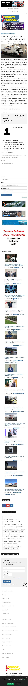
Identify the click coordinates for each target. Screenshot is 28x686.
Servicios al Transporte (9, 546)
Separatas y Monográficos (7, 623)
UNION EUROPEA (16, 475)
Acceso (11, 9)
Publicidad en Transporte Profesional (10, 630)
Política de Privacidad (6, 645)
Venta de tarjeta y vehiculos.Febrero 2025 (13, 146)
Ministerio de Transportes (9, 538)
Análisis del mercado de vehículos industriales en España (14, 327)
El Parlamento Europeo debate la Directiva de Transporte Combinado (14, 472)
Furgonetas (6, 531)
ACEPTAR (10, 683)
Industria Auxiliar (14, 531)
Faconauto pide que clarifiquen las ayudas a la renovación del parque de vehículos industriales (15, 424)
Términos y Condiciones (19, 578)
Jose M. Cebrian (8, 394)
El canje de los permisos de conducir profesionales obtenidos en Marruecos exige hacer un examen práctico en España (14, 408)
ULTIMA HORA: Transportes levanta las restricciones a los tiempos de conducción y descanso (14, 441)
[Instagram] (11, 505)
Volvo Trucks (15, 548)
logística (5, 536)
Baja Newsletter (5, 657)
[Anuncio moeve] (14, 222)
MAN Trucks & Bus (14, 536)
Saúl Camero (19, 298)
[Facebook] (4, 505)
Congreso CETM (5, 613)
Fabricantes (20, 526)
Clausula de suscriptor (7, 642)
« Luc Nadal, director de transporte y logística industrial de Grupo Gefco (7, 119)
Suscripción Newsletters (7, 634)
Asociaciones (6, 517)
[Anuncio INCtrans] (14, 22)
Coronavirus (20, 524)
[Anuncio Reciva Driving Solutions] (14, 204)
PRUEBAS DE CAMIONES (18, 360)
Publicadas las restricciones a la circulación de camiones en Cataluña (14, 342)
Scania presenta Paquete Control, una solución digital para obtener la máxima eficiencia (15, 296)
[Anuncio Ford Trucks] (14, 4)
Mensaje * (3, 160)
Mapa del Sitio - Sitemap (7, 653)
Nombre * (3, 176)
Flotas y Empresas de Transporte (8, 33)
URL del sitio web (5, 188)
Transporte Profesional (7, 41)
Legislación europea (15, 534)
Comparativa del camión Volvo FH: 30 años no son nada (15, 358)
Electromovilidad (11, 526)
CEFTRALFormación (8, 519)
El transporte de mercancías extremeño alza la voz (15, 390)
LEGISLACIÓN (16, 267)
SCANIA (15, 298)
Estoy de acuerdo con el (13, 578)
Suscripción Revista (6, 638)
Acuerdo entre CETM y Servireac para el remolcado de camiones (13, 280)
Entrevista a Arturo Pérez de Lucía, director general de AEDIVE (14, 375)
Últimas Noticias (5, 598)
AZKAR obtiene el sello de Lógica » (19, 116)
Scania (19, 541)
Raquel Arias (21, 267)
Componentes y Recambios (10, 524)
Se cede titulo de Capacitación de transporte (13, 142)
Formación (23, 529)
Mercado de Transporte (7, 591)
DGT (5, 526)
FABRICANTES (16, 329)
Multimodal (19, 538)
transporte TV (5, 609)
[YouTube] (8, 505)
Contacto (15, 9)
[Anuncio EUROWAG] (14, 214)
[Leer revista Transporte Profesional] (14, 237)
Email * (2, 182)
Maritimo (22, 536)
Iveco (22, 531)
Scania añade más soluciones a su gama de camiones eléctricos (14, 457)
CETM (15, 283)
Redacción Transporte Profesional (11, 362)
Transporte (18, 546)
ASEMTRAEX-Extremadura (18, 393)
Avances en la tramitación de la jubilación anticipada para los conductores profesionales (14, 265)
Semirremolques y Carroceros (10, 543)
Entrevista (16, 377)
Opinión (5, 541)
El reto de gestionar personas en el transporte (14, 144)
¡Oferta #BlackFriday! (6, 619)
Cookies (4, 649)
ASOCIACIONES (16, 314)
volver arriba (24, 197)
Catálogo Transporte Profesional (9, 627)
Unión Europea (7, 548)
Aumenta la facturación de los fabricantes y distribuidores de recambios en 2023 (14, 311)
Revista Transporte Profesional (8, 606)
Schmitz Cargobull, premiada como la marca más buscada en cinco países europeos (14, 489)
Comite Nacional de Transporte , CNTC (12, 521)
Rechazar (18, 683)
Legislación (6, 534)
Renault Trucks (12, 541)
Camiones (14, 517)
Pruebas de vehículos (6, 602)
